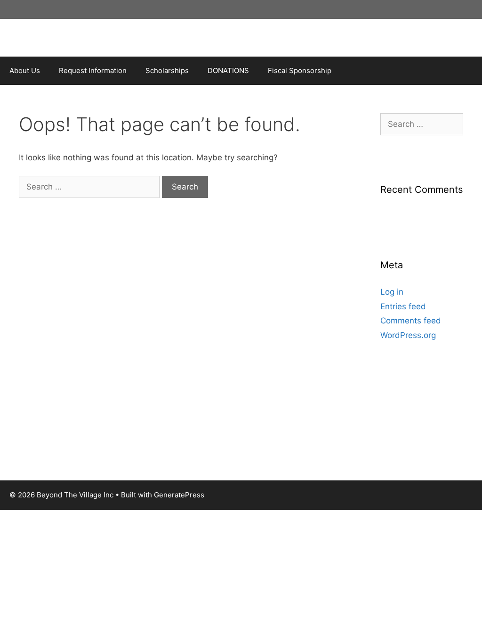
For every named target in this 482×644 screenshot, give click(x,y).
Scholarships (167, 70)
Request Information (93, 70)
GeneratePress (179, 494)
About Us (24, 70)
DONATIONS (228, 70)
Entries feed (403, 306)
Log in (391, 292)
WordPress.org (408, 335)
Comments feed (410, 320)
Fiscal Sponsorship (299, 70)
